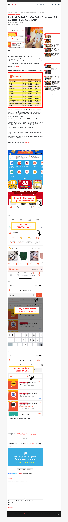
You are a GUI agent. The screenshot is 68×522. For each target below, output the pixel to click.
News (16, 14)
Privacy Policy (55, 513)
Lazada (13, 14)
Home (9, 12)
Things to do (45, 4)
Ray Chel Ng (11, 24)
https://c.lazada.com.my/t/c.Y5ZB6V (28, 434)
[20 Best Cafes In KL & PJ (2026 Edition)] (48, 41)
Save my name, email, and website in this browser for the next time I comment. (20, 500)
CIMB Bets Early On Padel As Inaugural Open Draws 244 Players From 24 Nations (55, 49)
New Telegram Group (29, 443)
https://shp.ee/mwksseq (22, 433)
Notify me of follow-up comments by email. (15, 502)
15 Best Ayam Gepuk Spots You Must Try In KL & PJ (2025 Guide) (55, 36)
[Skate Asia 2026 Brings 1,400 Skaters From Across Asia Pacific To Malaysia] (48, 78)
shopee (24, 469)
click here (18, 66)
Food (38, 4)
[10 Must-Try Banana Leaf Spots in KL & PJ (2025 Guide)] (48, 55)
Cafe (41, 4)
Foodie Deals (12, 12)
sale (19, 469)
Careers (59, 513)
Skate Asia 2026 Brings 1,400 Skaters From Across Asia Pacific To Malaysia (55, 77)
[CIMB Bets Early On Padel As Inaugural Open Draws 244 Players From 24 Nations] (48, 50)
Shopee (18, 14)
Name (9, 493)
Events (50, 4)
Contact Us (45, 513)
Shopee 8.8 (30, 469)
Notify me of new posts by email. (13, 504)
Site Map (48, 513)
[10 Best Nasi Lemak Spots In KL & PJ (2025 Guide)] (48, 45)
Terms (51, 513)
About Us (41, 513)
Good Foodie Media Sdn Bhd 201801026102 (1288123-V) (16, 513)
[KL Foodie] (16, 4)
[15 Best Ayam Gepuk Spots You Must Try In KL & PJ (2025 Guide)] (48, 36)
